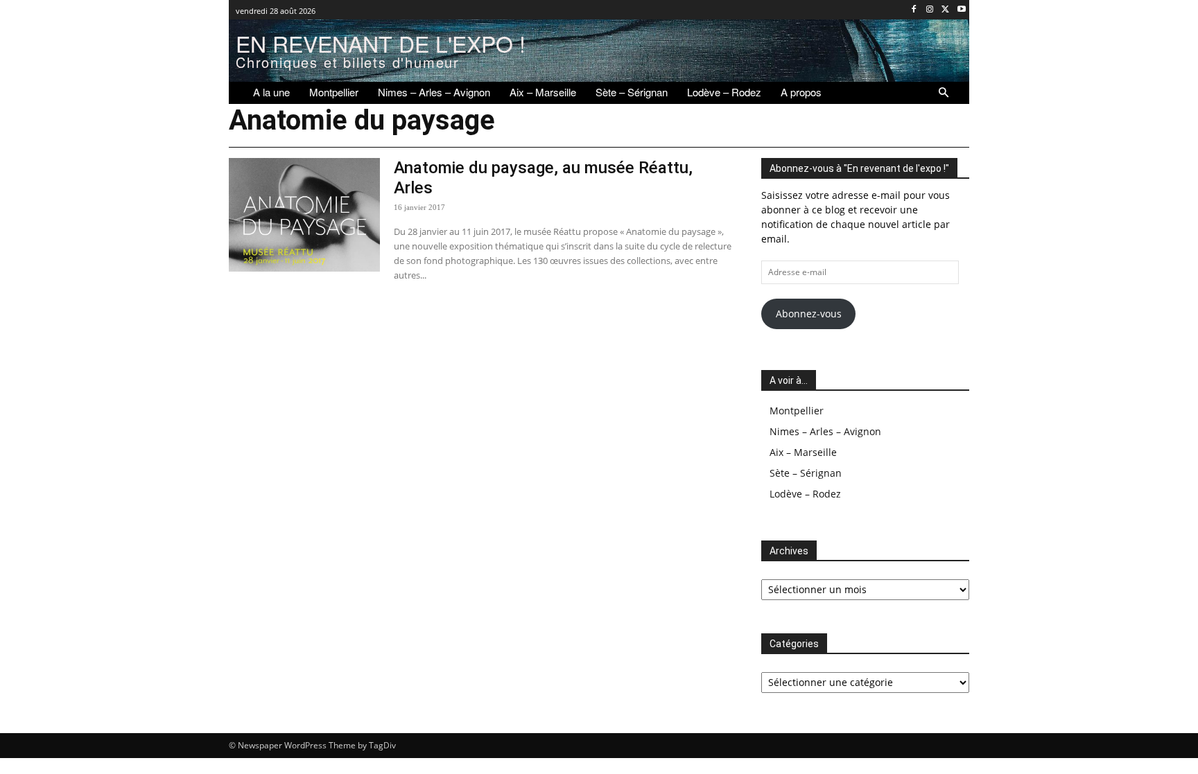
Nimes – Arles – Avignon (825, 431)
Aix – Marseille (803, 452)
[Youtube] (961, 10)
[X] (945, 10)
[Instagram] (930, 10)
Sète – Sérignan (806, 473)
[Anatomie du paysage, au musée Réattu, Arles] (304, 215)
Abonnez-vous (809, 313)
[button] (943, 93)
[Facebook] (914, 10)
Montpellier (797, 410)
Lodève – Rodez (805, 493)
